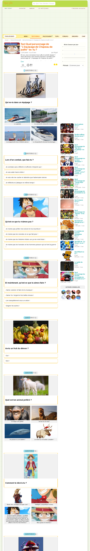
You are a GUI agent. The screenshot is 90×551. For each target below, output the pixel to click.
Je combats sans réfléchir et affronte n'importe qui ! (24, 167)
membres (32, 8)
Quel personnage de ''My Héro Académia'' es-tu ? (80, 148)
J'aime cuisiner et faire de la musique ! (19, 290)
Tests (35, 36)
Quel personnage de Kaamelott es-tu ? (80, 192)
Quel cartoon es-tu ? (79, 125)
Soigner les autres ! (13, 306)
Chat (83, 36)
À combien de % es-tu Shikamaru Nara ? (79, 233)
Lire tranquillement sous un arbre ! (18, 300)
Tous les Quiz (9, 36)
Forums (65, 36)
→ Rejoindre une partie (78, 8)
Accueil (6, 40)
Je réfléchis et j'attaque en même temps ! (20, 183)
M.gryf (56, 52)
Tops (57, 36)
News (26, 36)
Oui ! (7, 355)
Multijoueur (47, 36)
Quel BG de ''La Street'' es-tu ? (80, 242)
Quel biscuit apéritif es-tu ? (79, 221)
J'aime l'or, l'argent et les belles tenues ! (20, 295)
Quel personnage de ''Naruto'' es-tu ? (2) (80, 213)
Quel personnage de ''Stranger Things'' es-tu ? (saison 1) (80, 170)
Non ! (8, 361)
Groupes (75, 36)
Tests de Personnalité (16, 40)
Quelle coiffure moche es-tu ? (79, 135)
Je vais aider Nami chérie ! (15, 172)
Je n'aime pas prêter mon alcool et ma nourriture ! (23, 229)
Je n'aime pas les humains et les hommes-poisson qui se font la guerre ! (31, 246)
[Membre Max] (65, 294)
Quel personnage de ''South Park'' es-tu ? (80, 182)
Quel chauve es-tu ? (79, 200)
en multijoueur (43, 8)
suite (22, 61)
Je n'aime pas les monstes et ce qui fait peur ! (22, 234)
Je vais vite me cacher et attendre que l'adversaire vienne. (26, 177)
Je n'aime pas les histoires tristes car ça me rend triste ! (25, 239)
